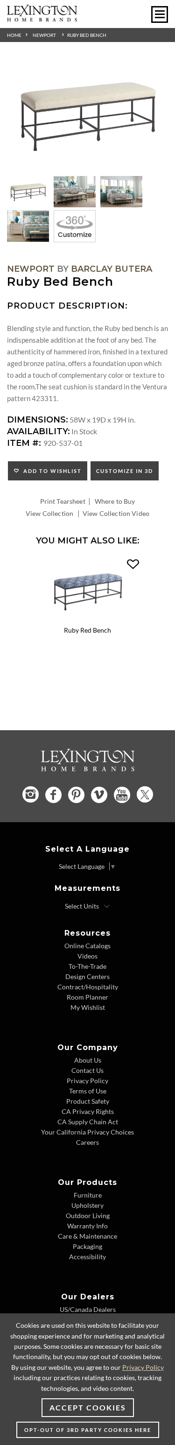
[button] (133, 564)
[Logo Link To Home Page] (42, 18)
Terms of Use (87, 1091)
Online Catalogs (87, 946)
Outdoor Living (88, 1215)
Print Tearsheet (62, 501)
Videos (87, 956)
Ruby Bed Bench (86, 35)
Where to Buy (115, 501)
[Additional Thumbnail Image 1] (28, 192)
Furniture (88, 1195)
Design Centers (87, 976)
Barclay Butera (111, 269)
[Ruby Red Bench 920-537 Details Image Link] (87, 619)
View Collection (49, 513)
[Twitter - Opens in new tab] (145, 794)
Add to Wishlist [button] (51, 471)
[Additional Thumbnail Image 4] (28, 226)
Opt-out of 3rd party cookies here (87, 1430)
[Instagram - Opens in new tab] (30, 794)
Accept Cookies (87, 1407)
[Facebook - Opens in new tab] (53, 795)
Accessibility (87, 1257)
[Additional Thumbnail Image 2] (75, 192)
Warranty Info (87, 1226)
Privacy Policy (87, 1081)
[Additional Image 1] (87, 115)
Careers (87, 1142)
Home (14, 35)
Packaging (87, 1246)
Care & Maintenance (87, 1236)
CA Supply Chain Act (87, 1122)
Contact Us (87, 1070)
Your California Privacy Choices (87, 1132)
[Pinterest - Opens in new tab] (76, 795)
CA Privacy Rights (88, 1111)
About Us (87, 1060)
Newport (44, 35)
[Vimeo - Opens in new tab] (99, 795)
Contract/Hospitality (87, 987)
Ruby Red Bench (87, 630)
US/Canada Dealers (88, 1309)
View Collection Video (116, 513)
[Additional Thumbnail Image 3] (121, 192)
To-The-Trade (87, 966)
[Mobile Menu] (159, 14)
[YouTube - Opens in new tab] (122, 795)
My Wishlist (87, 1007)
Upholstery (87, 1205)
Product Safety (87, 1101)
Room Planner (87, 997)
